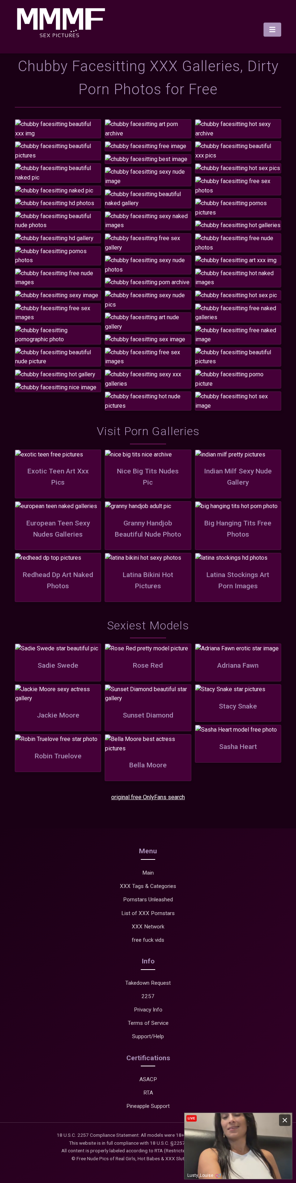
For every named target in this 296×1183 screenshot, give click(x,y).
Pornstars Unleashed (148, 899)
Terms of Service (148, 1023)
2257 (148, 996)
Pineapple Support (148, 1106)
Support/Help (148, 1036)
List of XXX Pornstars (148, 913)
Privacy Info (148, 1009)
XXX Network (148, 926)
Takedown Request (148, 983)
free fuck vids (148, 940)
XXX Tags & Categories (148, 886)
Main (148, 873)
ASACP (148, 1079)
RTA (148, 1092)
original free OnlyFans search (148, 797)
